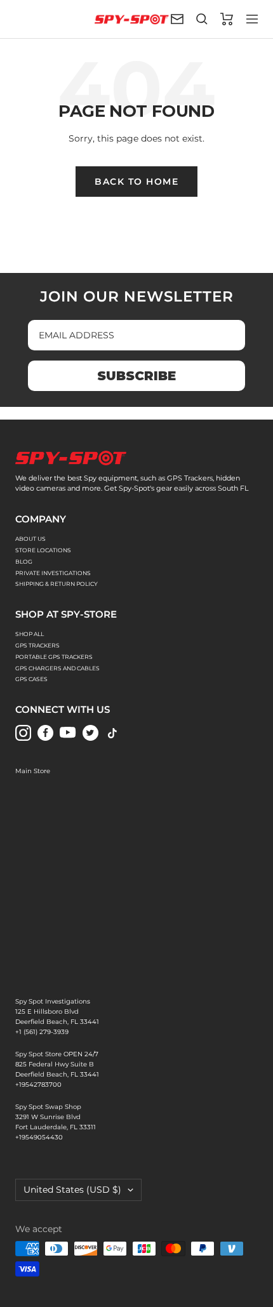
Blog (23, 561)
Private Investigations (53, 572)
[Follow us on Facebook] (45, 733)
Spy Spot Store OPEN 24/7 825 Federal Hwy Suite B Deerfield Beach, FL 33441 (57, 1064)
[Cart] (227, 19)
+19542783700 (38, 1084)
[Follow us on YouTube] (68, 733)
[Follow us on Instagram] (23, 733)
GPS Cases (31, 678)
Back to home (136, 181)
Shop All (29, 633)
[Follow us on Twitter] (90, 733)
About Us (30, 538)
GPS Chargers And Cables (57, 668)
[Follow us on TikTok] (113, 733)
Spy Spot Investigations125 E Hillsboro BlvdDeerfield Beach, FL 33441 (57, 1011)
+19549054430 (39, 1137)
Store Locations (43, 550)
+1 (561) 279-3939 (42, 1032)
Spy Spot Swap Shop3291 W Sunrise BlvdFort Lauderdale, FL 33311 (55, 1117)
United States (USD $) (72, 1189)
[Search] (202, 19)
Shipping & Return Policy (56, 583)
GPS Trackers (37, 645)
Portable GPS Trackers (54, 656)
